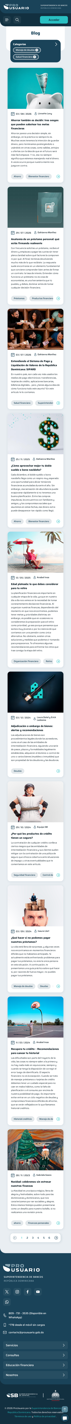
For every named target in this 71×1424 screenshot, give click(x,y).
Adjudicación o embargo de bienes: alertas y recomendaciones (32, 728)
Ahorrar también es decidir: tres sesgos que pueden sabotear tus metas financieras (35, 124)
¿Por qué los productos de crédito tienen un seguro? (31, 836)
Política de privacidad (44, 1416)
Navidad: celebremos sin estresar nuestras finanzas (31, 1184)
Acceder (53, 21)
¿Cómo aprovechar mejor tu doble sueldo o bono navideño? (31, 468)
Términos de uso (22, 1416)
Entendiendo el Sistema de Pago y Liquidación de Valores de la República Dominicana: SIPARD (34, 365)
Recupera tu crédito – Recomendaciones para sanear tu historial (35, 1051)
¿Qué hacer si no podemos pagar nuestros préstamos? (30, 940)
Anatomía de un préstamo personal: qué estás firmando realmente (35, 241)
